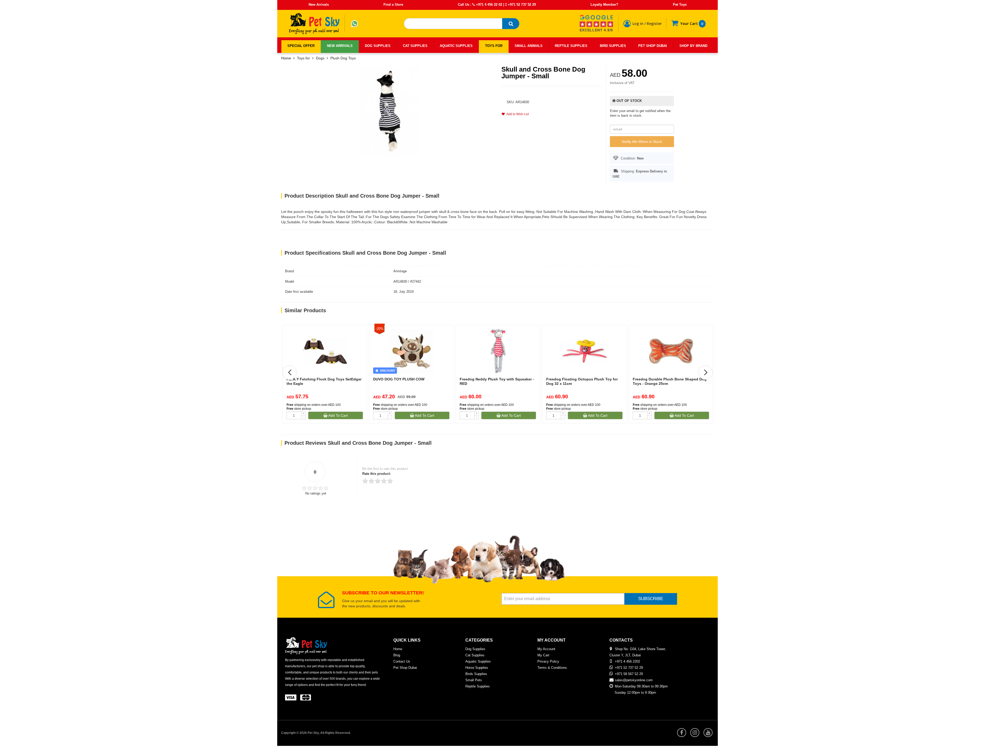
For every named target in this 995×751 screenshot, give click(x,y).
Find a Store (393, 4)
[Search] (510, 23)
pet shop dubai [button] (652, 46)
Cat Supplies (475, 655)
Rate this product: (376, 474)
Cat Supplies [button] (415, 46)
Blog (396, 655)
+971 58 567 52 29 (629, 674)
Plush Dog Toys (343, 58)
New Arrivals (319, 4)
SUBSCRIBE (650, 598)
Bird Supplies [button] (613, 46)
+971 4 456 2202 (627, 661)
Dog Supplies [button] (377, 46)
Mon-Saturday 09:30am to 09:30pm (641, 686)
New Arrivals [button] (340, 46)
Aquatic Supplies (478, 661)
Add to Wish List (517, 114)
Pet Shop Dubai (405, 668)
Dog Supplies (475, 649)
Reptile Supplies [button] (571, 46)
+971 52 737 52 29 (521, 4)
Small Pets (473, 680)
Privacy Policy (548, 661)
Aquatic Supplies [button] (456, 46)
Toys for (303, 58)
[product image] (389, 111)
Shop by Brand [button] (693, 46)
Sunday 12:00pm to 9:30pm (635, 692)
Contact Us (401, 661)
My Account (546, 649)
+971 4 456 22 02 (488, 4)
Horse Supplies (476, 668)
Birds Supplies (476, 674)
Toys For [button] (493, 46)
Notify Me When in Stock (642, 142)
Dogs (320, 58)
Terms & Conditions (552, 668)
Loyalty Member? (604, 4)
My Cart (543, 655)
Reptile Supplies (477, 686)
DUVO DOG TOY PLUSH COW (398, 379)
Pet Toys (680, 4)
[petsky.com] (314, 23)
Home (286, 58)
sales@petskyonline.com (634, 680)
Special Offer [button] (301, 46)
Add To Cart (338, 415)
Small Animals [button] (529, 46)
